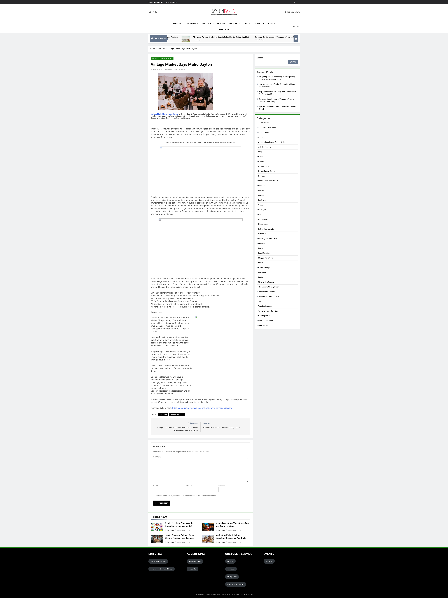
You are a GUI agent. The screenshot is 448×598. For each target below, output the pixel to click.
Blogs (270, 23)
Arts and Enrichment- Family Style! (271, 142)
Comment (158, 457)
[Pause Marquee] (296, 38)
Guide (260, 205)
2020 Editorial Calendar (158, 561)
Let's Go (261, 243)
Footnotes (262, 200)
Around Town (263, 132)
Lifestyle (258, 23)
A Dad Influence (264, 123)
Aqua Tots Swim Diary (267, 128)
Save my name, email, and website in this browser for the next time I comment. (186, 496)
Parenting (233, 23)
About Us (230, 561)
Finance (261, 195)
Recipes (261, 277)
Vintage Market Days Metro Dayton (164, 114)
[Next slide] (298, 2)
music (260, 263)
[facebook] (153, 12)
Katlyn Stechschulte (266, 229)
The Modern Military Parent (268, 287)
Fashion (222, 30)
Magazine (177, 23)
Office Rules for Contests (235, 584)
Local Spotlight (264, 253)
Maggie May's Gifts (265, 258)
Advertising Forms (195, 561)
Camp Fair (269, 561)
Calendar (191, 23)
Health (260, 214)
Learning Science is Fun (267, 239)
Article (260, 137)
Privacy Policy (231, 577)
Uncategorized (264, 316)
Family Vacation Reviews (268, 181)
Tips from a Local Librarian (268, 297)
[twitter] (150, 12)
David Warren (263, 166)
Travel (260, 301)
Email (189, 486)
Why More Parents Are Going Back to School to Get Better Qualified (175, 37)
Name (156, 486)
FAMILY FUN (207, 23)
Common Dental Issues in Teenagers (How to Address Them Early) (262, 2)
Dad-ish (261, 161)
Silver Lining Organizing (267, 282)
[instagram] (155, 12)
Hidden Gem (263, 219)
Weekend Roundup (265, 321)
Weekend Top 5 (264, 325)
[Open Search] (294, 26)
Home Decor (263, 224)
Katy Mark (156, 69)
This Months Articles (266, 292)
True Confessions (265, 306)
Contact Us (231, 569)
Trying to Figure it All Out (268, 311)
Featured (155, 58)
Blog (260, 152)
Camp (260, 157)
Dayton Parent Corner (266, 171)
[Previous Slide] (294, 2)
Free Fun (221, 23)
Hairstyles (262, 210)
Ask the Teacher (264, 147)
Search (260, 57)
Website (221, 486)
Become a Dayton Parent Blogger (161, 569)
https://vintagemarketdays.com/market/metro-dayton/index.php (202, 408)
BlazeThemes (247, 594)
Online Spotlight (166, 58)
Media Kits (192, 569)
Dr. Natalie (262, 176)
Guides (247, 23)
